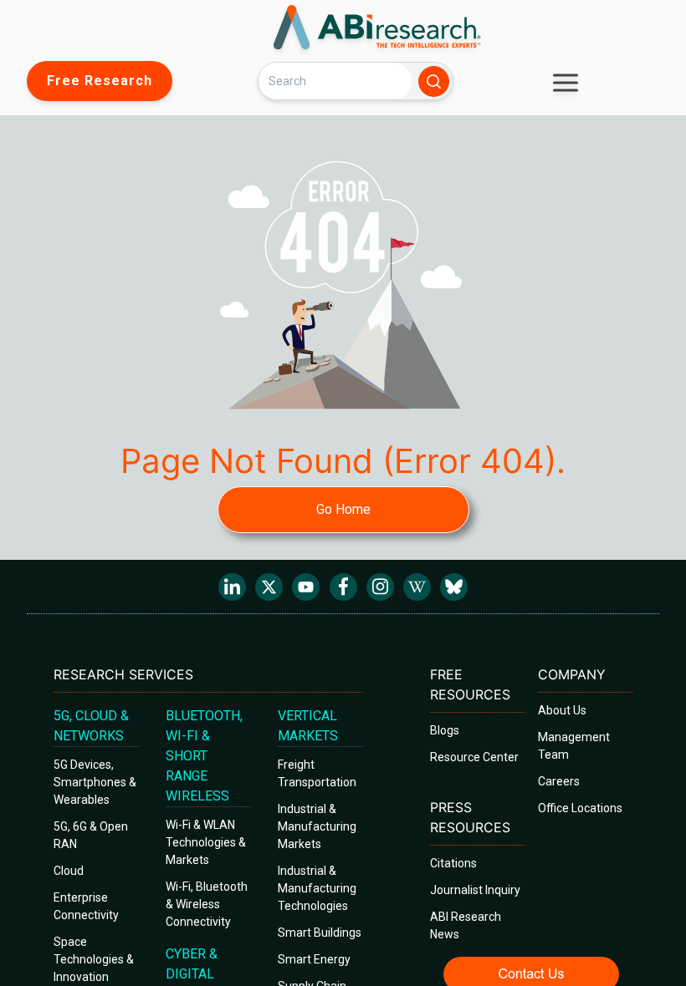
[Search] (433, 81)
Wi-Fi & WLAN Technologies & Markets (206, 842)
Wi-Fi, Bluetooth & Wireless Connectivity (207, 904)
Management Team (574, 745)
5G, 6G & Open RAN (91, 835)
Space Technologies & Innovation (94, 959)
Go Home (343, 509)
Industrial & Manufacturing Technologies (317, 888)
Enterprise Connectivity (86, 906)
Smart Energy (314, 959)
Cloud (69, 870)
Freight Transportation (317, 773)
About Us (562, 710)
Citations (453, 863)
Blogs (444, 730)
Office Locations (580, 808)
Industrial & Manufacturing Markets (317, 826)
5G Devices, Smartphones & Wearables (95, 782)
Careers (559, 781)
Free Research (99, 81)
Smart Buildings (319, 932)
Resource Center (474, 757)
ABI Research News (465, 925)
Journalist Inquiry (475, 890)
